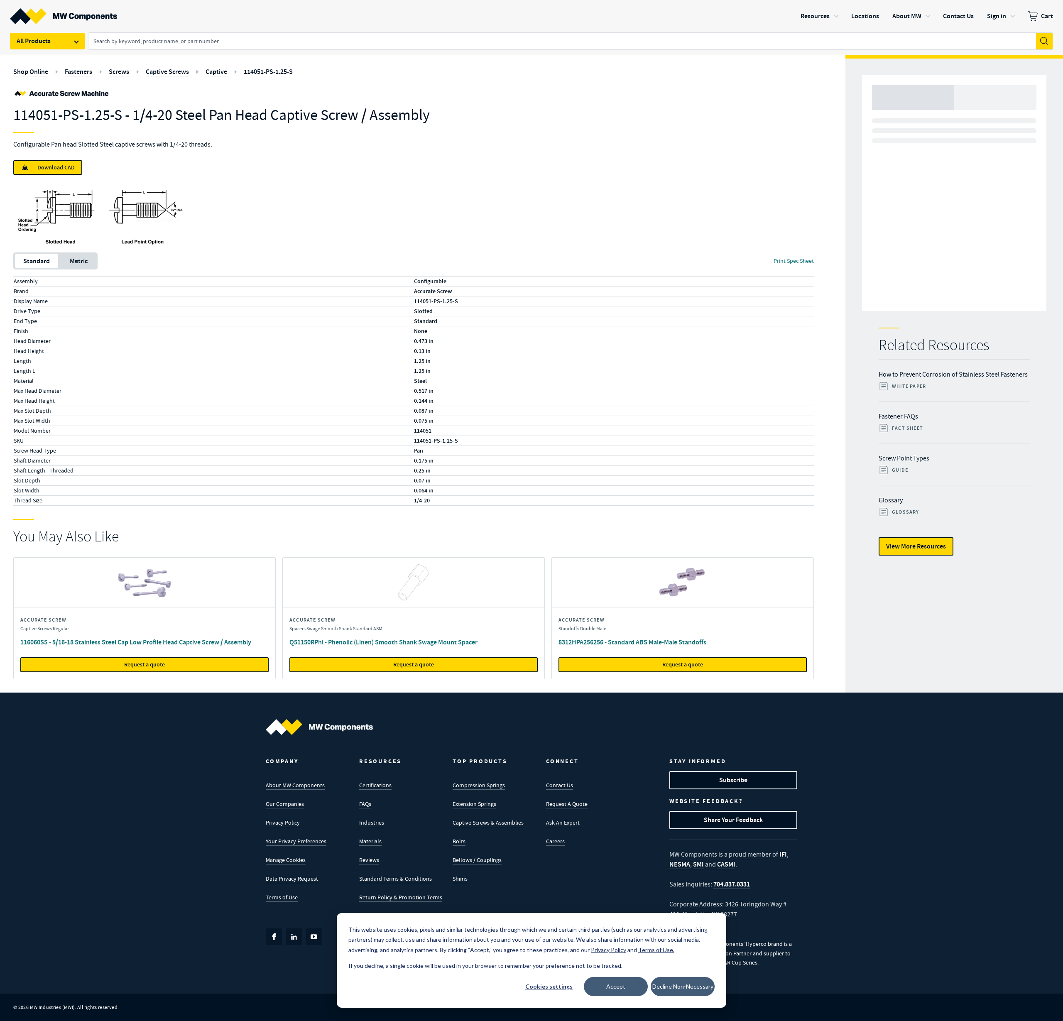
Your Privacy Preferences (296, 841)
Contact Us (559, 785)
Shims (460, 878)
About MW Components (295, 785)
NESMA (679, 864)
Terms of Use (282, 897)
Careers (555, 841)
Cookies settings (549, 986)
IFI (783, 854)
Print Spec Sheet (794, 260)
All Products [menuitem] (34, 41)
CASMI (726, 864)
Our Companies (285, 804)
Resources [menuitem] (815, 16)
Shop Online (30, 71)
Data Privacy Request (292, 878)
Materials (370, 841)
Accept (615, 986)
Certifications (375, 785)
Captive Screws (167, 71)
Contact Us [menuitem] (958, 16)
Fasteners (78, 71)
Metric (79, 261)
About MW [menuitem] (906, 16)
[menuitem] (1040, 16)
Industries (371, 822)
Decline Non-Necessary (682, 986)
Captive (216, 71)
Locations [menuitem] (865, 16)
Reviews (369, 860)
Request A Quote (567, 804)
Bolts (459, 841)
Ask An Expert (563, 822)
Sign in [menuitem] (996, 16)
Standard (36, 261)
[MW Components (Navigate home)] (319, 727)
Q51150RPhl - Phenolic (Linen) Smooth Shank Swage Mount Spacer (383, 642)
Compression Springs (479, 785)
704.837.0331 (731, 884)
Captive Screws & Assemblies (488, 822)
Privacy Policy (283, 822)
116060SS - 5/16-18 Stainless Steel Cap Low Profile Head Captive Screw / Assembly (135, 642)
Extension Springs (474, 804)
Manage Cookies (286, 860)
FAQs (365, 804)
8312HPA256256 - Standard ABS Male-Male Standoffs (632, 642)
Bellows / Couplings (477, 860)
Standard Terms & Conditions (395, 878)
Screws (119, 71)
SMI (698, 864)
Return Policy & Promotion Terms (400, 897)
